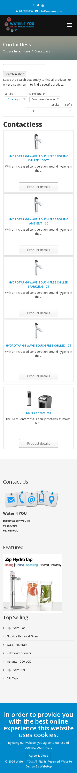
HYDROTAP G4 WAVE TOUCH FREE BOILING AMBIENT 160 (38, 221)
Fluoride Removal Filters (22, 636)
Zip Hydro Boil (15, 670)
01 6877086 (26, 11)
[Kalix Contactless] (38, 398)
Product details (38, 187)
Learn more (44, 747)
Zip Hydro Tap (15, 628)
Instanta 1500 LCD (18, 661)
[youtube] (42, 5)
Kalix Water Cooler (18, 653)
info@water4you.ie (50, 11)
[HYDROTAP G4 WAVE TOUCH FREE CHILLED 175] (38, 331)
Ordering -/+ (14, 99)
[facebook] (34, 5)
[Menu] (69, 25)
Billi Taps (12, 678)
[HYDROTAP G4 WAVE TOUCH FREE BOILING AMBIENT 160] (38, 205)
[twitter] (38, 5)
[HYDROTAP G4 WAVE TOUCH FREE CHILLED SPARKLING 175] (38, 268)
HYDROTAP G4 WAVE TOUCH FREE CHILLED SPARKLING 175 (38, 284)
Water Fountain (16, 645)
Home (26, 51)
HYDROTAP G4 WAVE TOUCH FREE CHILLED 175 (38, 345)
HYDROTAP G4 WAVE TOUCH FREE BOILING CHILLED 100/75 (38, 158)
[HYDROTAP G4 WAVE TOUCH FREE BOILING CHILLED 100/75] (38, 142)
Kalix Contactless (38, 413)
